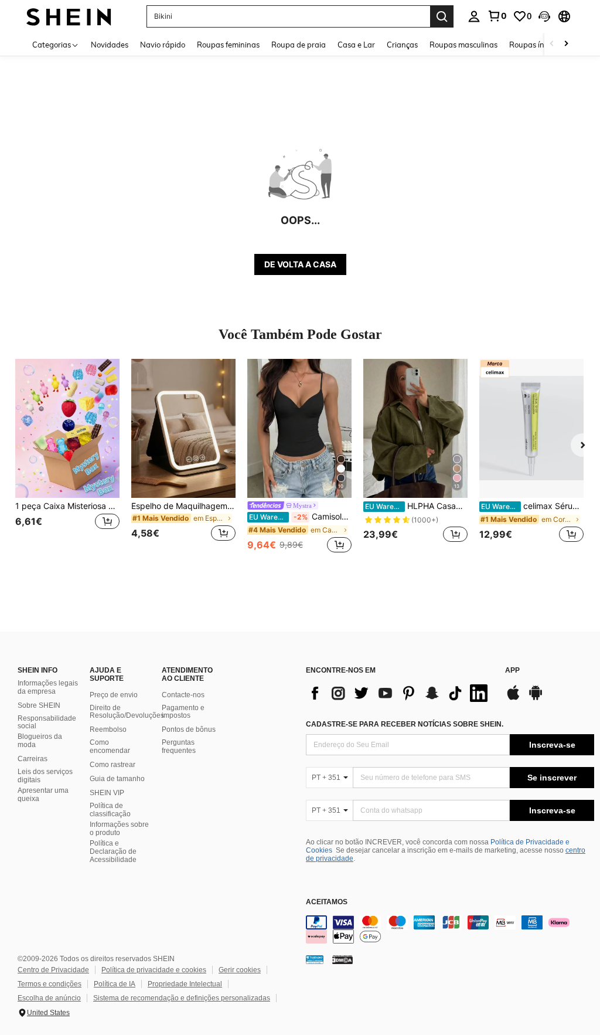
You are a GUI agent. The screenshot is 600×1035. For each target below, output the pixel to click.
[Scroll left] (552, 44)
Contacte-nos (183, 695)
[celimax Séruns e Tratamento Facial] (531, 428)
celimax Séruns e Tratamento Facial (532, 506)
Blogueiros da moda (40, 740)
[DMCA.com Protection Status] (342, 959)
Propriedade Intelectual (185, 984)
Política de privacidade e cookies (153, 970)
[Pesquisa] (442, 16)
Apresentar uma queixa (43, 794)
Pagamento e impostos (183, 712)
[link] (497, 16)
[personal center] (474, 16)
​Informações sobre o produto (119, 828)
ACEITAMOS (326, 902)
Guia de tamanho (117, 779)
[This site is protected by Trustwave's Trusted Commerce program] (314, 959)
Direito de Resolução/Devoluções (127, 712)
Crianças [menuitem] (402, 44)
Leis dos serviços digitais (45, 776)
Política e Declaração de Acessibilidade (113, 851)
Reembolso (108, 729)
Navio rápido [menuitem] (162, 44)
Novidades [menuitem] (109, 44)
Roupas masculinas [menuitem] (463, 44)
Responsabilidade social (47, 722)
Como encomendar (110, 746)
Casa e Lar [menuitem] (356, 44)
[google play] (535, 698)
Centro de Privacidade (53, 970)
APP (512, 670)
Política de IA (114, 984)
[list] (399, 693)
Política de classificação (110, 810)
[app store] (513, 698)
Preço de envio (114, 695)
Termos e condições (49, 984)
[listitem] (67, 457)
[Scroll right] (566, 44)
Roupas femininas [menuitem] (228, 44)
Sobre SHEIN (39, 705)
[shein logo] (68, 16)
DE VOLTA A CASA (300, 264)
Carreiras (32, 759)
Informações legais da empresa (48, 687)
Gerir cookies (240, 970)
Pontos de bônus (189, 729)
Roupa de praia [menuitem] (298, 44)
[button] (544, 16)
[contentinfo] (450, 929)
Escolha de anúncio (49, 998)
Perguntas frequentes (179, 746)
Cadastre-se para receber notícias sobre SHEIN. (404, 724)
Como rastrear (112, 765)
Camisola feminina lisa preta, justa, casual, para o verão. (300, 516)
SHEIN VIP (107, 793)
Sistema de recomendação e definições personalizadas (181, 998)
